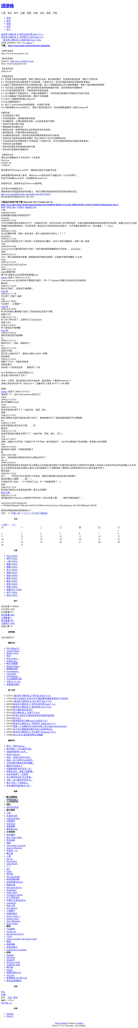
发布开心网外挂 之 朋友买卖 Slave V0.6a (22, 40)
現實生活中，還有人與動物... (20, 771)
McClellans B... (13, 648)
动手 (8, 592)
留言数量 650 (7, 620)
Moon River (11, 861)
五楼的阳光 (11, 913)
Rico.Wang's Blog (14, 837)
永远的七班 (11, 816)
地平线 (9, 874)
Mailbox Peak (12, 653)
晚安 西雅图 (12, 663)
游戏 (8, 587)
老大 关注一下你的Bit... (17, 783)
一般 (8, 561)
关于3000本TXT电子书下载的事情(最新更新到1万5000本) (41, 698)
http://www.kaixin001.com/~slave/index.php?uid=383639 (25, 194)
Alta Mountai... (12, 676)
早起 (8, 656)
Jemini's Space (12, 919)
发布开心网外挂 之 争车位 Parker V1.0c (32, 695)
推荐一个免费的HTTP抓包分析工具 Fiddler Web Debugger (40, 726)
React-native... (12, 658)
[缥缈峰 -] (12, 802)
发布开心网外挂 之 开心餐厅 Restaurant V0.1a (34, 732)
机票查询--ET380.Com (16, 978)
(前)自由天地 (12, 807)
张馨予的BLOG (13, 972)
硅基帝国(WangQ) (14, 882)
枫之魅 (9, 853)
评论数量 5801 (8, 615)
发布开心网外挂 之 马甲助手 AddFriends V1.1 (22, 37)
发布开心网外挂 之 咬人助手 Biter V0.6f (32, 701)
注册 (3, 995)
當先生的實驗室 (14, 981)
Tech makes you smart (15, 845)
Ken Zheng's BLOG (15, 934)
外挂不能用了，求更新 (17, 774)
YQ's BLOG (12, 908)
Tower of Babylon (14, 848)
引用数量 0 (6, 618)
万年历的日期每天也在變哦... (20, 763)
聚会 (8, 581)
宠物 (8, 572)
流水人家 (10, 905)
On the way (11, 931)
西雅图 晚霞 (12, 669)
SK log (9, 859)
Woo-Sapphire (61, 1023)
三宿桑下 (10, 911)
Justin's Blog (11, 892)
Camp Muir (11, 674)
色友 (8, 595)
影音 (8, 584)
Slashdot (10, 955)
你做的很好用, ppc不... (16, 751)
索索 (8, 941)
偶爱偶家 (10, 944)
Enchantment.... (13, 671)
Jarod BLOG (12, 864)
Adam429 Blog (13, 818)
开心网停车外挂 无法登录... (19, 777)
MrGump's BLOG (14, 887)
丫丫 (8, 866)
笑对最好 (10, 835)
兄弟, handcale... (13, 754)
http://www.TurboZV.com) (22, 61)
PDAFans (10, 957)
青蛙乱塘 (10, 885)
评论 (15, 997)
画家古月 (10, 589)
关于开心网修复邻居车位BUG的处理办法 (32, 729)
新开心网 (5, 492)
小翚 (8, 856)
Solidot (9, 970)
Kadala (80, 1023)
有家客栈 (10, 826)
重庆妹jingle (12, 829)
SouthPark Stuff (13, 965)
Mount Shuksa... (13, 666)
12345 (9, 936)
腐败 (8, 564)
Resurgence (11, 890)
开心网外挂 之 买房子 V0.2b (26, 712)
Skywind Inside (13, 877)
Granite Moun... (13, 651)
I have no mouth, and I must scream (21, 939)
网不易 (9, 967)
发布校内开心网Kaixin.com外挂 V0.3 (30, 721)
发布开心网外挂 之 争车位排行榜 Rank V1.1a (22, 34)
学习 (8, 570)
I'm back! (17, 718)
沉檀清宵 (10, 821)
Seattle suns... (12, 661)
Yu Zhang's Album (14, 895)
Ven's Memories (13, 921)
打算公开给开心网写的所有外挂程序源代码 (33, 715)
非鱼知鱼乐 (11, 947)
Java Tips (10, 975)
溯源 (8, 843)
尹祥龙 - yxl (11, 850)
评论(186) (11, 207)
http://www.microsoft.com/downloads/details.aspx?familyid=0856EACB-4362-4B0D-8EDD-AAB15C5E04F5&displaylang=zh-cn (59, 205)
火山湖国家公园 (14, 679)
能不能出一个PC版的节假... (19, 749)
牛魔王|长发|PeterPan (16, 900)
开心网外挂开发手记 (23, 710)
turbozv (29, 43)
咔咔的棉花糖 (12, 879)
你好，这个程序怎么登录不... (20, 760)
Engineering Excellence (16, 950)
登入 (3, 992)
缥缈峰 (7, 5)
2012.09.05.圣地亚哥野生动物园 (28, 735)
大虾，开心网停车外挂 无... (19, 780)
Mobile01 (10, 960)
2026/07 (9, 1016)
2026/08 (9, 1014)
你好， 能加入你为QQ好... (18, 757)
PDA (8, 556)
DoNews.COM (13, 962)
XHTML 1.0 (6, 1003)
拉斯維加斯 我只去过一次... (19, 768)
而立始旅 (10, 840)
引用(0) (20, 207)
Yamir (9, 871)
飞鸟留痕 (10, 929)
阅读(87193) (31, 207)
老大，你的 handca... (15, 746)
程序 (3, 207)
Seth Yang (10, 824)
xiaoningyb (11, 903)
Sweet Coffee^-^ (13, 916)
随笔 (8, 578)
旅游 (8, 575)
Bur (8, 869)
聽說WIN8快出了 (14, 766)
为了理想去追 (12, 897)
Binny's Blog (12, 923)
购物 (8, 567)
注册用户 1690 (8, 623)
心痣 (8, 813)
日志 (10, 997)
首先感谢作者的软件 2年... (18, 785)
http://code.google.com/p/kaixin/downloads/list (29, 45)
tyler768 (4, 291)
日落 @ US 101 (13, 681)
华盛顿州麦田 (12, 684)
